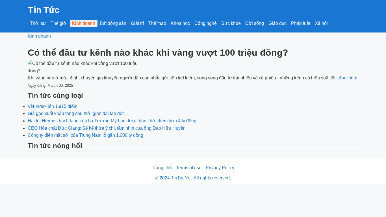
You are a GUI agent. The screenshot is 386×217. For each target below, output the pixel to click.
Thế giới (59, 23)
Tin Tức (43, 10)
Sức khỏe (231, 23)
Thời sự (38, 23)
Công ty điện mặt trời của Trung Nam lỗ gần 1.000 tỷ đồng (85, 135)
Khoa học (180, 23)
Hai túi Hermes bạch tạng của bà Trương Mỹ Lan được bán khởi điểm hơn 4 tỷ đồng (112, 120)
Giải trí (137, 23)
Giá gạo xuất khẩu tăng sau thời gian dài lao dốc (76, 113)
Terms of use (188, 167)
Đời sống (254, 23)
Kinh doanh (83, 23)
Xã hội (321, 23)
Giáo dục (277, 23)
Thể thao (157, 23)
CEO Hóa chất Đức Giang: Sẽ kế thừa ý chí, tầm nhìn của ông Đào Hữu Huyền (107, 128)
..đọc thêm (347, 77)
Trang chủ (162, 167)
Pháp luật (300, 23)
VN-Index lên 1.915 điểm (52, 106)
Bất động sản (113, 23)
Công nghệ (205, 23)
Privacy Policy (220, 167)
